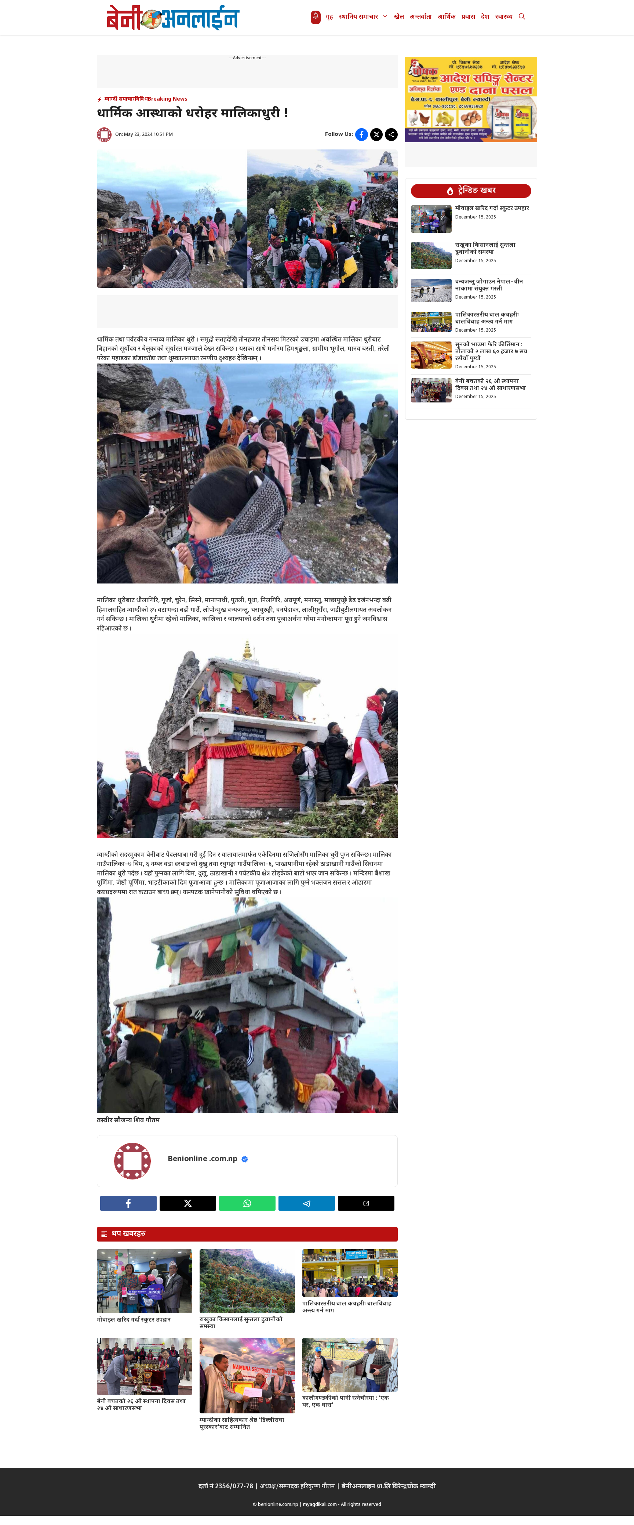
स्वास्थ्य (504, 17)
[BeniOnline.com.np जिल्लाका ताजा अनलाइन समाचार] (174, 17)
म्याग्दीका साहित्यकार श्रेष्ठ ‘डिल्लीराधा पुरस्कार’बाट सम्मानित (242, 1424)
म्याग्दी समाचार (120, 99)
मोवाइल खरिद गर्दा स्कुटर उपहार (134, 1320)
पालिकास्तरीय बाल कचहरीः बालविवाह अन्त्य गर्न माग (346, 1307)
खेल (399, 17)
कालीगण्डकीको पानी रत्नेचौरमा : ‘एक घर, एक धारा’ (345, 1402)
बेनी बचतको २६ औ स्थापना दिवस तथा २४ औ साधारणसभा (141, 1405)
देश (485, 17)
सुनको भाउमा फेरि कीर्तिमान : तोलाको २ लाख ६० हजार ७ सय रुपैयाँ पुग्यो (491, 352)
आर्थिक (447, 17)
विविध (141, 99)
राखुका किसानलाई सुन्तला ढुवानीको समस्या (241, 1323)
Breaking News (167, 99)
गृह (329, 17)
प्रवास (468, 17)
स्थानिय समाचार (358, 17)
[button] (522, 17)
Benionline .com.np (202, 1159)
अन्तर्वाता (421, 17)
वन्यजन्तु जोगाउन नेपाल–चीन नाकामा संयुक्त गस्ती (489, 285)
